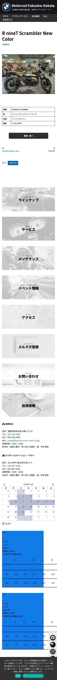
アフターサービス (20, 16)
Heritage (13, 163)
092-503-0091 (14, 434)
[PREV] (4, 484)
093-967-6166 (14, 465)
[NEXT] (52, 484)
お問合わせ (7, 19)
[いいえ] (53, 668)
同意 (18, 676)
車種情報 (5, 44)
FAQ (45, 16)
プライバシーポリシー (33, 676)
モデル (5, 16)
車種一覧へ (28, 135)
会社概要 (35, 16)
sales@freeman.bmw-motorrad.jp (24, 440)
